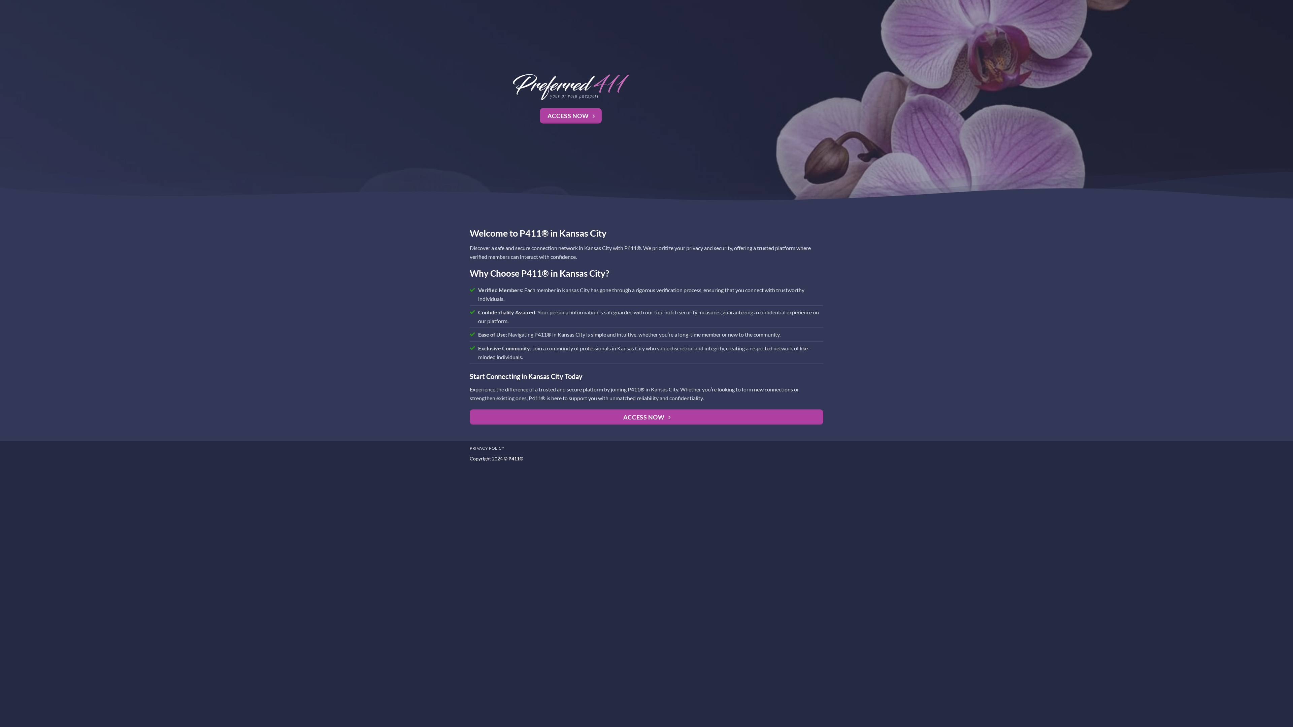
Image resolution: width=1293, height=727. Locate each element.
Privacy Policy (487, 448)
